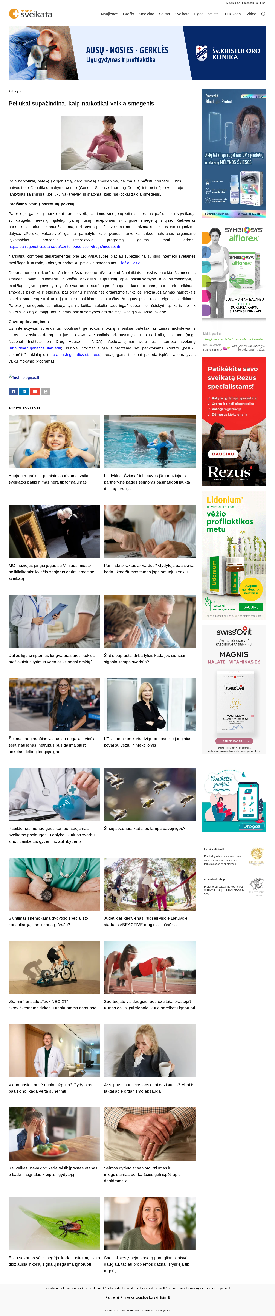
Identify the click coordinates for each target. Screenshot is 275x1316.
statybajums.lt (55, 1288)
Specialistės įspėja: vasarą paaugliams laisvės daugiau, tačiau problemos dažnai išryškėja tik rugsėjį (147, 1264)
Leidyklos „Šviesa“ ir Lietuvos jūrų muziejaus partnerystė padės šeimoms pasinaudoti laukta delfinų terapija (147, 482)
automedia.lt (115, 1288)
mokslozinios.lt (154, 1288)
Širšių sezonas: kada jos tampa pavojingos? (144, 828)
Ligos (198, 14)
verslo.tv (73, 1288)
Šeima (164, 14)
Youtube (260, 3)
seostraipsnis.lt (219, 1288)
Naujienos (109, 14)
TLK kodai (233, 14)
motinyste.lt (198, 1288)
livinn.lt (165, 1297)
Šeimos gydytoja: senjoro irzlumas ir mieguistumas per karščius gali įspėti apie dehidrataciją (142, 1174)
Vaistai (214, 14)
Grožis (128, 14)
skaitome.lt (133, 1288)
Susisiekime (234, 3)
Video (251, 14)
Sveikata (182, 14)
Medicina (146, 14)
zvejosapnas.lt (177, 1288)
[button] (13, 391)
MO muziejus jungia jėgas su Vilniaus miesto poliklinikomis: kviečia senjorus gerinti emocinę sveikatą (51, 572)
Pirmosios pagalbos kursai (139, 1297)
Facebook (248, 3)
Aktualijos (15, 91)
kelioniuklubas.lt (93, 1288)
